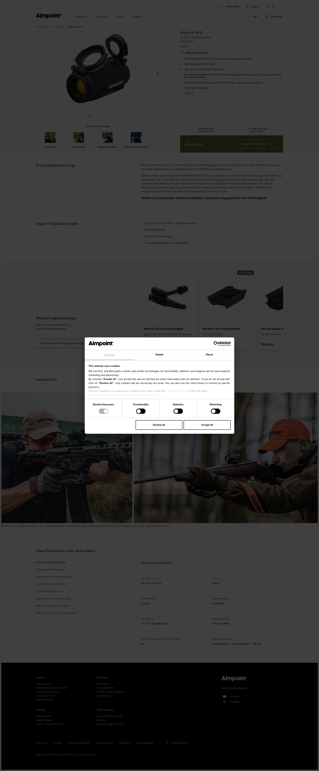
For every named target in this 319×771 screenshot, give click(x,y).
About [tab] (209, 354)
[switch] (141, 411)
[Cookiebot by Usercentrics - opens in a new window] (216, 343)
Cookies (159, 395)
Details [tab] (160, 354)
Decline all (159, 425)
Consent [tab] (110, 355)
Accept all (207, 425)
